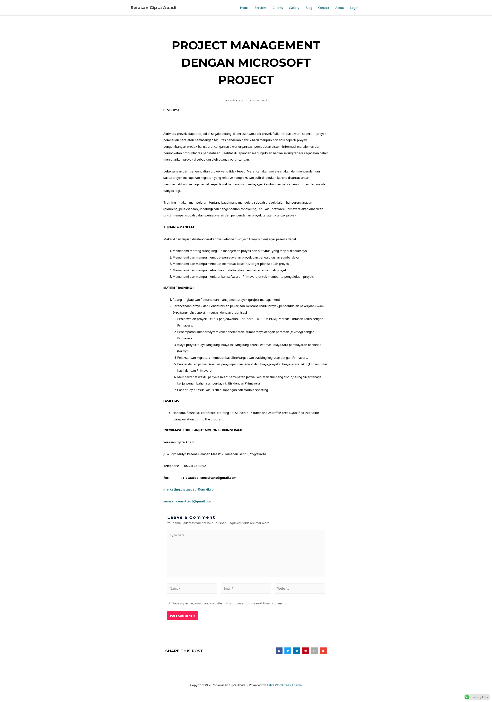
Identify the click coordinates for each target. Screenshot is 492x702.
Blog (309, 8)
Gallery (294, 8)
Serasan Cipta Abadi (153, 7)
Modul (265, 100)
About (339, 8)
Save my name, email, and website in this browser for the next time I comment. (229, 603)
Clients (278, 8)
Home (244, 8)
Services (261, 8)
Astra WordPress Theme (284, 685)
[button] (279, 650)
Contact (323, 8)
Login (354, 8)
